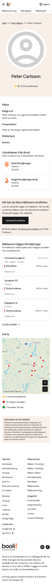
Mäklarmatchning (9, 11)
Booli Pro (6, 481)
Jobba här (6, 510)
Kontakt (5, 514)
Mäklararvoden (33, 486)
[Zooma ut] (45, 389)
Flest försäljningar (21, 163)
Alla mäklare (32, 481)
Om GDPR (31, 509)
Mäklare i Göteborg (35, 468)
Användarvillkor (33, 500)
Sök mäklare (26, 11)
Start (4, 23)
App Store (6, 533)
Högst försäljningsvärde (24, 179)
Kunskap (5, 473)
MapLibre (18, 391)
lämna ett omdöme (30, 229)
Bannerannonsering (10, 486)
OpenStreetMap (9, 391)
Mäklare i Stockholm (35, 464)
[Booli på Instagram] (42, 547)
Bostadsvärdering (9, 468)
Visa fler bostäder (9, 324)
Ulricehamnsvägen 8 (14, 258)
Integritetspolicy (34, 505)
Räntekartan (7, 477)
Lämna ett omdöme (15, 220)
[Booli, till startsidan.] (9, 4)
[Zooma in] (45, 382)
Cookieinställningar (35, 518)
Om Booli (6, 501)
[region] (26, 366)
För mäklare (7, 490)
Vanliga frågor (8, 518)
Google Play (7, 529)
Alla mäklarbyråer (34, 477)
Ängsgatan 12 (10, 303)
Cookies (30, 513)
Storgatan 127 (11, 280)
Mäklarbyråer (41, 11)
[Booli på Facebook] (48, 547)
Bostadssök (7, 464)
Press (4, 505)
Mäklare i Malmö (34, 473)
